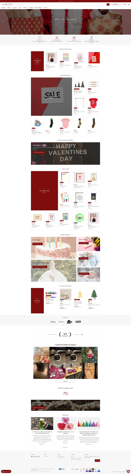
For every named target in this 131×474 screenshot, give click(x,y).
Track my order (60, 457)
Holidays (9, 7)
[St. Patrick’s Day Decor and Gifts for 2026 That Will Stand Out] (42, 423)
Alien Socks (48, 131)
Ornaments (25, 7)
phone (97, 41)
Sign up (97, 460)
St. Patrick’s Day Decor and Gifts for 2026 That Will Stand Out (42, 432)
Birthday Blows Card (64, 224)
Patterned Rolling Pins (92, 92)
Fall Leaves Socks (91, 131)
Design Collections (38, 7)
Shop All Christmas (39, 407)
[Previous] (41, 1)
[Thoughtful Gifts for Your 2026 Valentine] (65, 423)
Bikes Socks (76, 131)
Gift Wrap (31, 7)
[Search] (108, 4)
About (72, 456)
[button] (3, 22)
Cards (20, 7)
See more (65, 447)
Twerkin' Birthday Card (64, 205)
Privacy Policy (39, 468)
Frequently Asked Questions (76, 457)
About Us (45, 7)
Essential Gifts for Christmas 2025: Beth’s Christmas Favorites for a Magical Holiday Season (88, 433)
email (93, 41)
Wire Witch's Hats (77, 92)
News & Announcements (75, 459)
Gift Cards (46, 456)
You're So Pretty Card (92, 66)
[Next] (90, 1)
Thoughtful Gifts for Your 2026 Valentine (65, 432)
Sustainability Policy (34, 469)
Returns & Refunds (61, 456)
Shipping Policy (51, 468)
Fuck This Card (63, 186)
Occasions (15, 7)
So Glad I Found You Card (79, 206)
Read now (42, 444)
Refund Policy (45, 468)
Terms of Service (33, 468)
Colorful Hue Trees (49, 300)
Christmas (3, 7)
